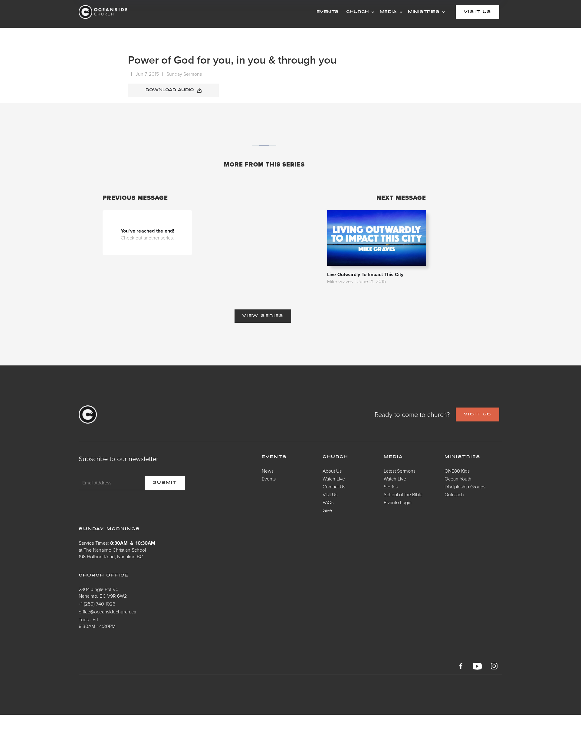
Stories (391, 486)
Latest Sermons (399, 470)
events (328, 12)
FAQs (328, 502)
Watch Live (334, 478)
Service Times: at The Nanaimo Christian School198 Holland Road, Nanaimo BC (117, 550)
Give (327, 510)
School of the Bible (403, 494)
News (268, 470)
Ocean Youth (458, 478)
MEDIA (388, 12)
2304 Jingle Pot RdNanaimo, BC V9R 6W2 (103, 592)
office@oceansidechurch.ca (107, 611)
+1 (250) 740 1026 (97, 603)
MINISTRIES (423, 12)
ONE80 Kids (457, 470)
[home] (127, 12)
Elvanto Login (398, 502)
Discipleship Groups (465, 486)
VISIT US (477, 414)
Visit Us (330, 494)
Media (393, 457)
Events (269, 478)
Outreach (454, 494)
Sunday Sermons (184, 74)
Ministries (463, 457)
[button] (359, 12)
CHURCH (357, 12)
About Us (332, 470)
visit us (477, 12)
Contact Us (334, 486)
